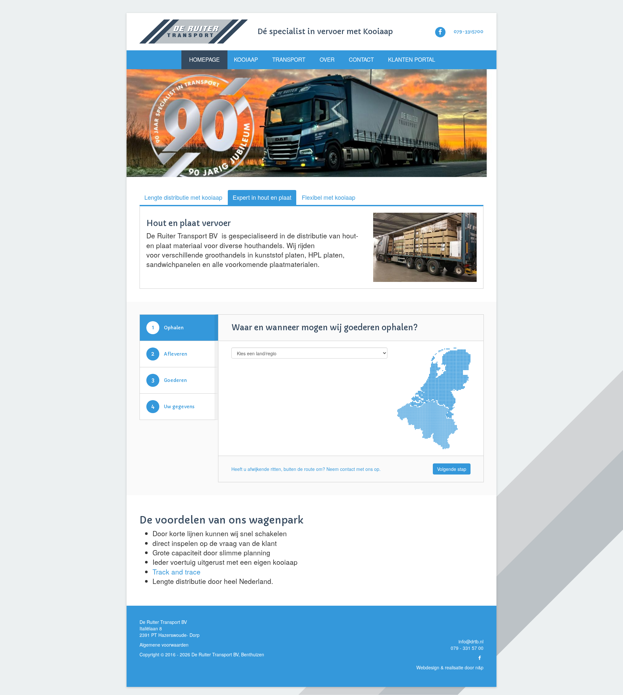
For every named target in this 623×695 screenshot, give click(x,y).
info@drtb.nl (470, 645)
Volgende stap (451, 472)
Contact (361, 59)
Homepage (204, 59)
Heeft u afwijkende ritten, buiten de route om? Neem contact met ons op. (306, 472)
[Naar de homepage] (194, 31)
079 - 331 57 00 (467, 651)
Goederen (169, 383)
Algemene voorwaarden (164, 648)
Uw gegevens (173, 410)
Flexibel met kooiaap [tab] (328, 197)
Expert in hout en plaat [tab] (262, 197)
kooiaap (199, 264)
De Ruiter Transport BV (214, 658)
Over (327, 59)
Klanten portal (411, 59)
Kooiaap (246, 59)
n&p (479, 671)
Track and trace (177, 575)
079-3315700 (468, 31)
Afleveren (169, 357)
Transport (288, 59)
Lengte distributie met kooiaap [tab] (183, 197)
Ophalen (168, 331)
